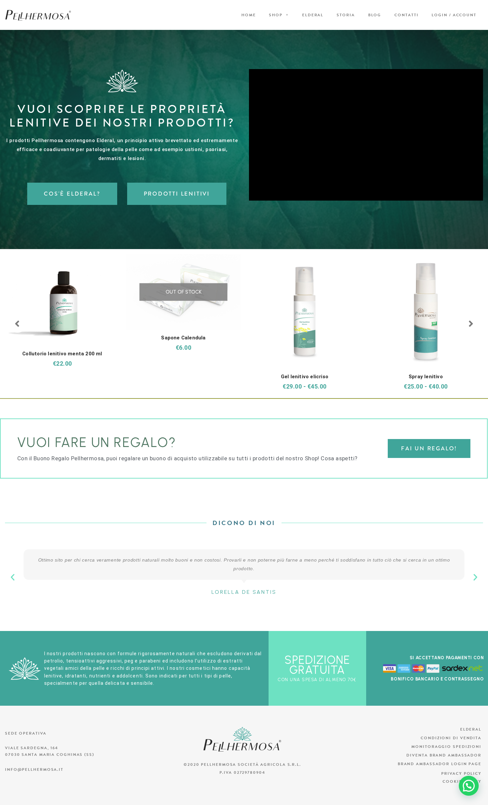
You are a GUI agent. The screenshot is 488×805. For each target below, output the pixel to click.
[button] (12, 577)
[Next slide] (470, 324)
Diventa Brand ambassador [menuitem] (443, 755)
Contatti (406, 15)
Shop (276, 15)
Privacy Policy (461, 773)
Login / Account (454, 15)
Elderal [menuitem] (470, 729)
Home (248, 15)
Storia (346, 15)
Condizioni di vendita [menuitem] (451, 738)
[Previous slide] (17, 324)
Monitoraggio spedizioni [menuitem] (446, 747)
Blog (374, 15)
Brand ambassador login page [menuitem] (439, 764)
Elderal (312, 15)
